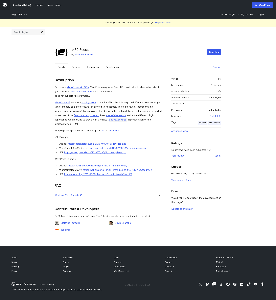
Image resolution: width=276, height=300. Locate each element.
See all (217, 155)
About (14, 257)
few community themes (86, 115)
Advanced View (179, 131)
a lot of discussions (116, 115)
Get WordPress (262, 5)
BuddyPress (223, 271)
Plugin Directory (19, 14)
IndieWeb (65, 229)
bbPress (221, 266)
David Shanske (123, 222)
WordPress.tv (121, 271)
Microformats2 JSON (78, 87)
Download (214, 52)
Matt (219, 262)
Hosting (15, 266)
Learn (116, 257)
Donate (170, 266)
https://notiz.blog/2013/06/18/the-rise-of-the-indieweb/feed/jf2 (98, 174)
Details (61, 67)
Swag (169, 271)
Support (217, 67)
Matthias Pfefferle (84, 54)
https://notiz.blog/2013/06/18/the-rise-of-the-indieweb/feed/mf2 (117, 169)
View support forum (181, 180)
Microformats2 (62, 102)
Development (113, 67)
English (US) (215, 116)
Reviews (76, 67)
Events (168, 262)
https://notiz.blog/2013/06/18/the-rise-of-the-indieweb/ (97, 165)
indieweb (202, 123)
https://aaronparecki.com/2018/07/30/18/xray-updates (97, 143)
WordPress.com (225, 257)
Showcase (68, 257)
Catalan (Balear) (46, 284)
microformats (214, 123)
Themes (66, 262)
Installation (93, 67)
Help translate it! (163, 22)
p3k (103, 130)
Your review (177, 155)
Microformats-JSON (81, 91)
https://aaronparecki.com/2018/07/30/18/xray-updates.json (114, 148)
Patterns (67, 271)
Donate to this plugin (182, 208)
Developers (119, 266)
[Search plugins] (42, 32)
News (14, 262)
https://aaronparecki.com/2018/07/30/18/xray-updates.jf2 (95, 152)
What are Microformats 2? (68, 195)
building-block (89, 102)
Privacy (15, 271)
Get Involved (171, 257)
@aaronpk (114, 130)
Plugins (66, 266)
